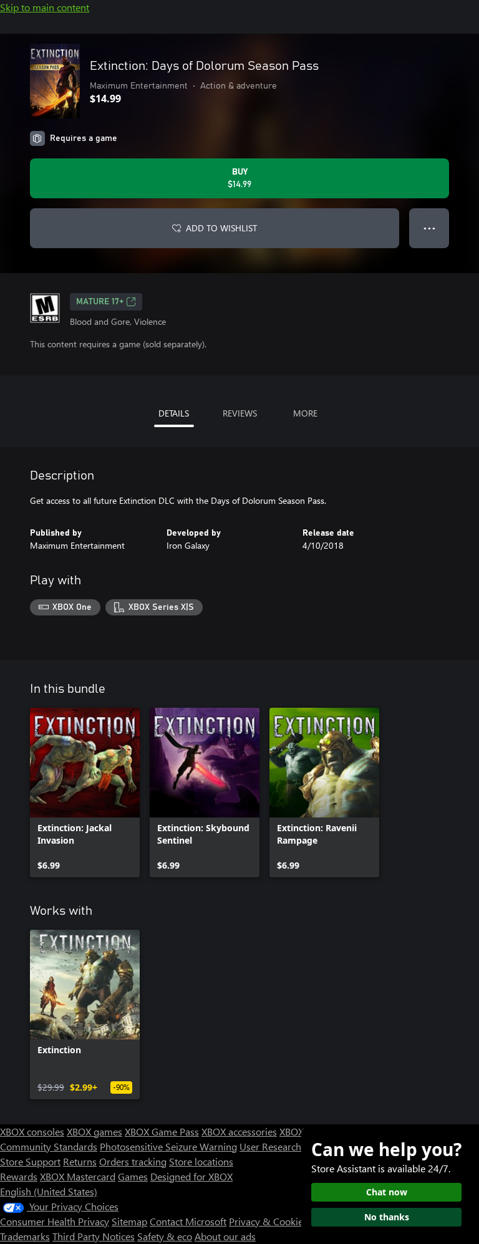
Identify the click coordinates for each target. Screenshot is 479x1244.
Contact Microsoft (188, 1221)
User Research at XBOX (290, 1146)
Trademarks (25, 1236)
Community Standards (48, 1146)
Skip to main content (44, 7)
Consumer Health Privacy (54, 1221)
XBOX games (94, 1131)
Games (133, 1176)
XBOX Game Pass (162, 1131)
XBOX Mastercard (77, 1176)
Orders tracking (133, 1161)
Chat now (386, 1192)
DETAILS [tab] (173, 413)
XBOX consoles (32, 1131)
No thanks (386, 1217)
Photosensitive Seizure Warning (168, 1146)
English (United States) (48, 1191)
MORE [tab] (305, 413)
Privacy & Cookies (268, 1221)
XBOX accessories (239, 1131)
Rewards (18, 1176)
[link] (85, 792)
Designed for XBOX (191, 1176)
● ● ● (429, 227)
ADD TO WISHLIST (221, 228)
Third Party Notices (93, 1236)
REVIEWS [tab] (240, 413)
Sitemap (129, 1221)
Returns (80, 1161)
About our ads (225, 1236)
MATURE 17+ (99, 301)
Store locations (201, 1161)
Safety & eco (164, 1236)
